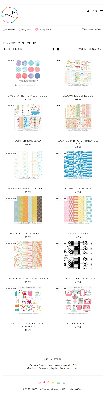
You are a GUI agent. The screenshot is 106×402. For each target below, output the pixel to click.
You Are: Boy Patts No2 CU (28, 233)
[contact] (65, 382)
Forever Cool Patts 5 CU (78, 278)
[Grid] (48, 49)
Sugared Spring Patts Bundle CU (78, 142)
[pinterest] (49, 382)
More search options (91, 29)
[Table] (58, 49)
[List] (53, 49)
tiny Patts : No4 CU (78, 233)
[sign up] (59, 382)
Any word (26, 29)
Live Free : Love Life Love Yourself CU (28, 325)
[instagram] (41, 382)
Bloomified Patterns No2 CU (27, 188)
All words (10, 29)
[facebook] (45, 382)
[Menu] (101, 11)
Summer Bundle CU (28, 141)
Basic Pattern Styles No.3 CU (28, 96)
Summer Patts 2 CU (78, 188)
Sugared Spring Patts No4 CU (28, 278)
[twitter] (54, 382)
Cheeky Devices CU (78, 323)
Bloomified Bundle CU (78, 96)
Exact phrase (45, 29)
